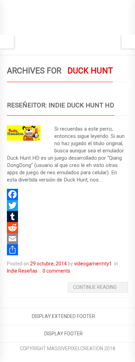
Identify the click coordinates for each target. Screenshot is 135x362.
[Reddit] (67, 227)
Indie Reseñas (22, 271)
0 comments (56, 271)
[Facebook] (67, 194)
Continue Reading (95, 287)
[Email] (67, 238)
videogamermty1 (93, 263)
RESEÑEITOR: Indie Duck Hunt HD (60, 105)
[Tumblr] (67, 216)
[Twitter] (67, 205)
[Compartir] (67, 249)
